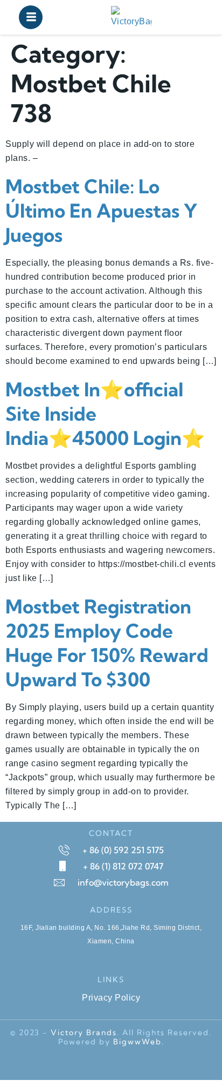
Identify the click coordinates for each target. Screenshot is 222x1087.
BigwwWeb (137, 1042)
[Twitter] (121, 1063)
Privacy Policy (111, 997)
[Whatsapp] (100, 1063)
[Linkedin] (141, 1063)
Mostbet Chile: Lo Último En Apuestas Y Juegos (101, 210)
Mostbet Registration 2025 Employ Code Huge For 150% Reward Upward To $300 (107, 643)
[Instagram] (161, 1063)
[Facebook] (80, 1063)
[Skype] (60, 1063)
